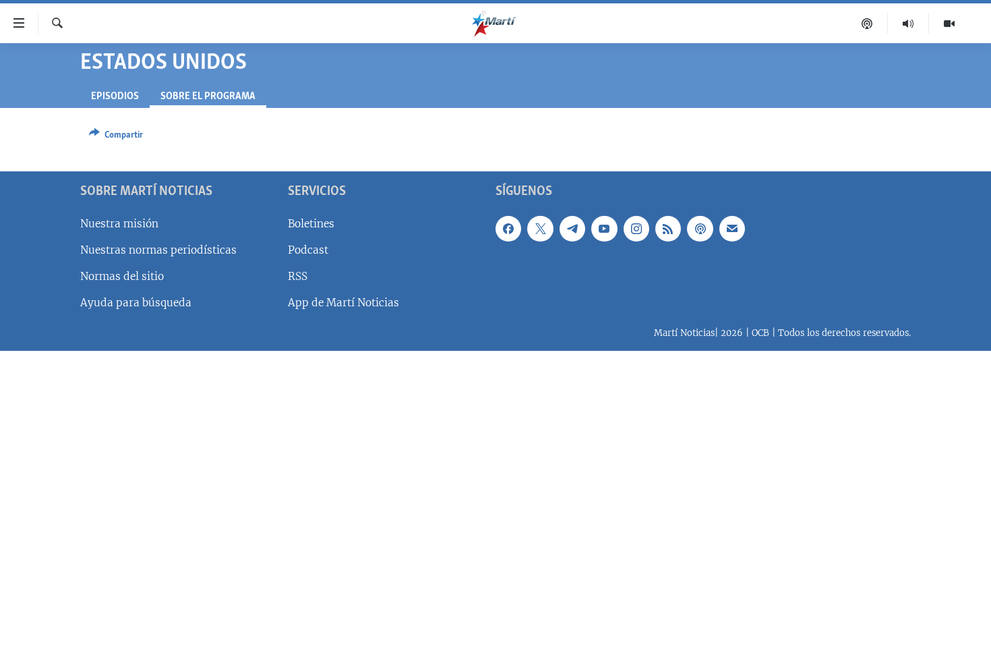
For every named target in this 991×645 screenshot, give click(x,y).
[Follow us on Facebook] (508, 229)
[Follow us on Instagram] (636, 229)
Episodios (115, 96)
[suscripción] (732, 229)
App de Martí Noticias (343, 302)
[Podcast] (867, 23)
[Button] (116, 137)
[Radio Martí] (908, 23)
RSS (297, 276)
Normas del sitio (122, 276)
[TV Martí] (949, 23)
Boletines (311, 223)
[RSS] (668, 229)
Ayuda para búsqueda (135, 302)
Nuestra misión (119, 223)
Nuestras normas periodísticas (158, 250)
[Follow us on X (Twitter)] (540, 229)
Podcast (308, 250)
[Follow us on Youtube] (604, 229)
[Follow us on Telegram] (572, 229)
